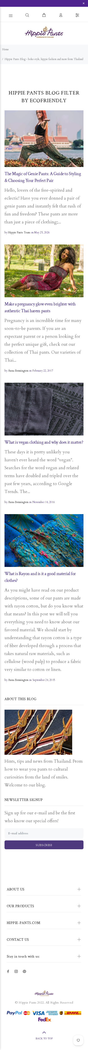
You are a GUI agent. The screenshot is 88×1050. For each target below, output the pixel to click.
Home (5, 49)
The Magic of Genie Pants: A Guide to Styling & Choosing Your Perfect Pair (43, 177)
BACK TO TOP (44, 1038)
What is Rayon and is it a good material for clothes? (40, 577)
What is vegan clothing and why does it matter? (44, 442)
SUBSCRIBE (44, 845)
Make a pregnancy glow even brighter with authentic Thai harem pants (40, 307)
